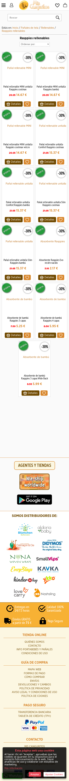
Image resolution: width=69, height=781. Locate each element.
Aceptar (34, 774)
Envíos (34, 681)
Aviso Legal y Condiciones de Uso (34, 692)
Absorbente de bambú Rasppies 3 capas (17, 319)
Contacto (34, 645)
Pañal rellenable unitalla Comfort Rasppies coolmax (51, 145)
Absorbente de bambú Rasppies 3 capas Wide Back (34, 377)
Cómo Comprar (34, 677)
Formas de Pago (34, 673)
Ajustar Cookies (54, 774)
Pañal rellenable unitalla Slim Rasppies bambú (18, 261)
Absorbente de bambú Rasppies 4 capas (51, 319)
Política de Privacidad (34, 688)
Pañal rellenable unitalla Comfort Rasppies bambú (18, 203)
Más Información (13, 768)
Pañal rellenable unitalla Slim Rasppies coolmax (51, 203)
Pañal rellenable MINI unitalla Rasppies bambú (51, 88)
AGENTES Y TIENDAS (34, 465)
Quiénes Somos (34, 642)
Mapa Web (34, 669)
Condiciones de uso (34, 653)
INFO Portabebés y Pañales (34, 649)
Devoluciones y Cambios (34, 684)
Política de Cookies (34, 696)
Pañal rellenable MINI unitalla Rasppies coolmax (17, 88)
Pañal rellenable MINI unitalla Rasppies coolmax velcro (17, 145)
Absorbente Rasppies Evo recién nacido (51, 261)
